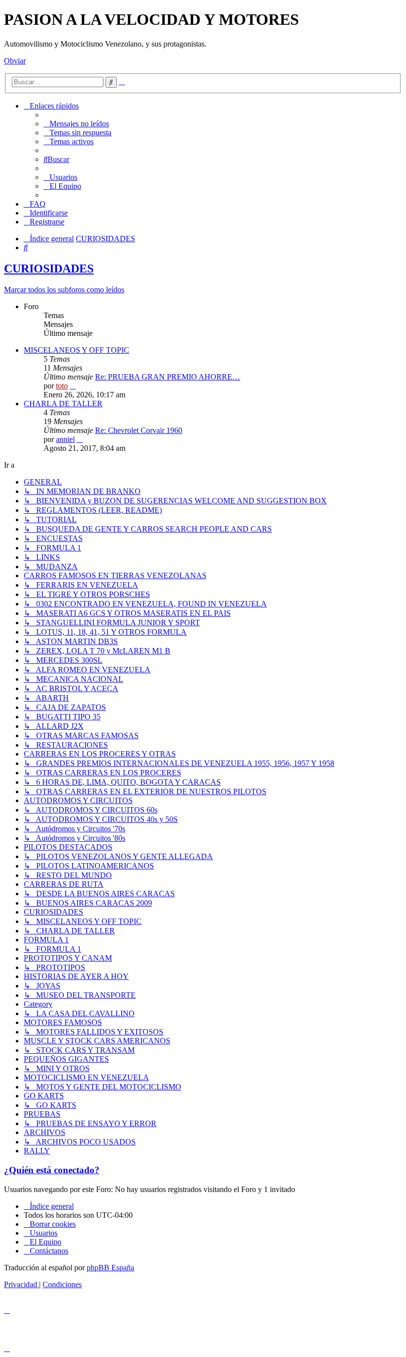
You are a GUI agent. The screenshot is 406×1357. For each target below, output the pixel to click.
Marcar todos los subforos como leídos (64, 289)
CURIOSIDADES (49, 268)
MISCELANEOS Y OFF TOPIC (76, 350)
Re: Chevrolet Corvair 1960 (138, 430)
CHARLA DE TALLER (63, 403)
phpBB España (110, 1267)
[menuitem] (76, 123)
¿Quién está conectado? (52, 1170)
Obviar (15, 60)
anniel (65, 439)
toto (62, 385)
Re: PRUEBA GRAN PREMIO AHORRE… (167, 377)
